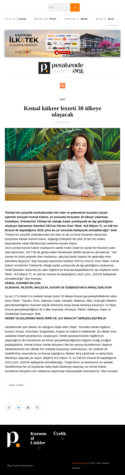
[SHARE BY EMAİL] (28, 408)
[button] (62, 85)
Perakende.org (79, 463)
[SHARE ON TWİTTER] (18, 408)
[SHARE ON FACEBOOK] (9, 408)
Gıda (62, 99)
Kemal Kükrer (16, 385)
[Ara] (75, 7)
